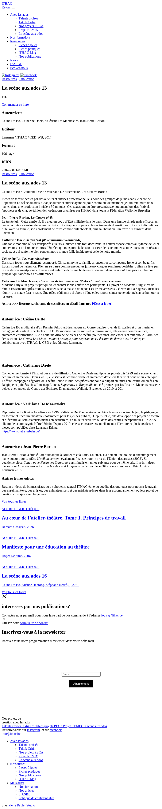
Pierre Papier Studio (21, 805)
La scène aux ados (31, 33)
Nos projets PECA (31, 26)
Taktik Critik (27, 22)
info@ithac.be (11, 734)
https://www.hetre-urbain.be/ (21, 431)
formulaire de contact (34, 623)
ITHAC (7, 3)
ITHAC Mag (27, 52)
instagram (33, 730)
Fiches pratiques (29, 49)
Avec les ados (19, 14)
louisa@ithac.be (112, 615)
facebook (56, 730)
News (14, 60)
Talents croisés (28, 18)
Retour (6, 7)
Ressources (17, 41)
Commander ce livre (15, 104)
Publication (26, 79)
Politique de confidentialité (36, 798)
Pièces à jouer (28, 45)
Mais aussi (17, 783)
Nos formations (20, 37)
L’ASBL (16, 64)
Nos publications (30, 56)
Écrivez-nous (19, 68)
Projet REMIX (28, 30)
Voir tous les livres (14, 501)
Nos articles (26, 790)
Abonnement (81, 683)
